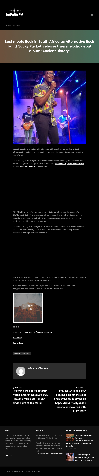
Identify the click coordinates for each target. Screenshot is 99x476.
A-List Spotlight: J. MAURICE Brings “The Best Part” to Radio (84, 457)
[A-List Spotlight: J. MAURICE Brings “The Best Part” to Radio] (70, 457)
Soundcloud (18, 343)
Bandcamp (17, 337)
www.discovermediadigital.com (49, 454)
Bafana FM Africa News (21, 354)
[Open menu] (92, 15)
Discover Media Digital (33, 471)
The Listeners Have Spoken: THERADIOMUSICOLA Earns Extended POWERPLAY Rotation (79, 440)
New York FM (60, 163)
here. (46, 166)
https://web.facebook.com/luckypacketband (32, 332)
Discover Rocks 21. (28, 166)
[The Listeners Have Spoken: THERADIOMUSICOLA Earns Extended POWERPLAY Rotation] (70, 437)
